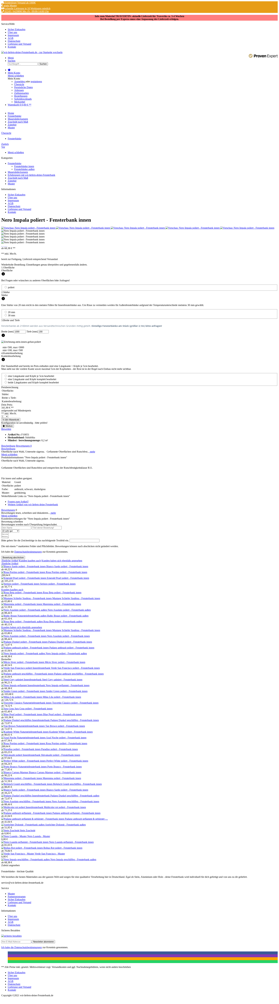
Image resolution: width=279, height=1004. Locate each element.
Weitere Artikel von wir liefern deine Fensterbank (33, 504)
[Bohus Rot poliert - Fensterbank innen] (22, 848)
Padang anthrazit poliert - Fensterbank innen (71, 647)
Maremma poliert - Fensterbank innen (62, 604)
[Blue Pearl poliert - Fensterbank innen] (22, 714)
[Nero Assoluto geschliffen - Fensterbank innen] (26, 801)
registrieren (36, 81)
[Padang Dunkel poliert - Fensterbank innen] (24, 641)
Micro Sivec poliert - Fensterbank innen (65, 662)
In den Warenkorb (11, 419)
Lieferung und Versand (19, 44)
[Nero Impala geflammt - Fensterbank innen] (23, 685)
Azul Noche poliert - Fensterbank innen (66, 737)
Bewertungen (24, 445)
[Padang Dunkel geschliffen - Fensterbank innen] (25, 720)
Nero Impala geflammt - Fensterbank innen (67, 685)
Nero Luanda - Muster (38, 836)
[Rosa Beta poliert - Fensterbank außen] (22, 621)
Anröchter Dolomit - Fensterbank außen (65, 824)
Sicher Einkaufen (16, 29)
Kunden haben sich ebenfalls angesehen (61, 560)
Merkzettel (19, 101)
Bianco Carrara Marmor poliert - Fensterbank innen (55, 772)
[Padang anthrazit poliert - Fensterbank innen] (25, 647)
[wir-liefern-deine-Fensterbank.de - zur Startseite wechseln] (31, 52)
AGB (10, 38)
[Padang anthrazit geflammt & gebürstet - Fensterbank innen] (33, 818)
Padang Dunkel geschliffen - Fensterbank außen (74, 795)
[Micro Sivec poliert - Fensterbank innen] (23, 662)
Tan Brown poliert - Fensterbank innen (65, 726)
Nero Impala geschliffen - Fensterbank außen (73, 859)
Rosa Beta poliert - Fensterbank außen (62, 621)
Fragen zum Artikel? (18, 501)
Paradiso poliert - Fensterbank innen (59, 749)
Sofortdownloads (23, 99)
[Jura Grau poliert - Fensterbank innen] (8, 708)
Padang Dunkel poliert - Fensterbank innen (70, 641)
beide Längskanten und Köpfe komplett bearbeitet (33, 382)
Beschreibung (8, 445)
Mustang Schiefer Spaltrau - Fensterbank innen (76, 598)
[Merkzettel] (9, 70)
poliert (11, 287)
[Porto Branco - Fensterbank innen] (24, 766)
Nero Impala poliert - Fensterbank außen (66, 653)
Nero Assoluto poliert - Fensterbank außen (69, 610)
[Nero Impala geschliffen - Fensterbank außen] (25, 859)
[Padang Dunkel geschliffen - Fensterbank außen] (25, 795)
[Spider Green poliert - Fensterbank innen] (23, 691)
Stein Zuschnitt (27, 830)
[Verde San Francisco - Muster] (18, 853)
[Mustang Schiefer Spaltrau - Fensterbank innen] (26, 598)
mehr (92, 451)
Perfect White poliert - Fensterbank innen (67, 760)
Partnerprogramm (17, 896)
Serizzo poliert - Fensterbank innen (58, 583)
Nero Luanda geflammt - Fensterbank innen (71, 842)
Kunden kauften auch (30, 560)
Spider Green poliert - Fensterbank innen (67, 691)
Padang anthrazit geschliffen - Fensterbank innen (79, 673)
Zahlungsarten (21, 93)
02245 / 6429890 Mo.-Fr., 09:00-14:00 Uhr (26, 11)
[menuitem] (143, 29)
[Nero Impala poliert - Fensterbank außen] (23, 653)
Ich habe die (7, 947)
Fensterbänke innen (24, 166)
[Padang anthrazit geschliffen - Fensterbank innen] (27, 673)
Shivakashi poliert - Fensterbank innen (60, 755)
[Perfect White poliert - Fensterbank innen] (23, 760)
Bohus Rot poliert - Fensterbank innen (62, 848)
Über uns (12, 32)
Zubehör (12, 180)
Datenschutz (14, 41)
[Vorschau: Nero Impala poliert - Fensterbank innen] (28, 227)
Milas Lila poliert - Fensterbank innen (62, 697)
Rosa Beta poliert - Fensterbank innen (62, 592)
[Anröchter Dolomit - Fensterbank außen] (23, 824)
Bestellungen (20, 96)
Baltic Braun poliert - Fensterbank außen (67, 615)
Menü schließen (16, 75)
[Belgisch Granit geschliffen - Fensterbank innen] (27, 784)
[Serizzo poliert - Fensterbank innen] (20, 583)
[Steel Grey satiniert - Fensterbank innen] (21, 679)
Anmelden (20, 81)
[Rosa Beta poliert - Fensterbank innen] (22, 592)
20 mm (11, 312)
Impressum (13, 35)
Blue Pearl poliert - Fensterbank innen (62, 714)
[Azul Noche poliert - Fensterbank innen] (23, 737)
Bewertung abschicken (13, 557)
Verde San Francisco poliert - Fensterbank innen (75, 668)
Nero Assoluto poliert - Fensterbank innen (68, 636)
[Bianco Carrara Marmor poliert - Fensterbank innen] (15, 772)
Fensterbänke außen (24, 169)
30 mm (11, 315)
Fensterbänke (14, 163)
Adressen (19, 90)
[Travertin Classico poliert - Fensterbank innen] (26, 702)
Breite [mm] (7, 331)
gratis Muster (10, 5)
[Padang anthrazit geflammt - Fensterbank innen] (26, 813)
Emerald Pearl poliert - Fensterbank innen (68, 578)
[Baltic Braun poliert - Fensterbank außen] (24, 615)
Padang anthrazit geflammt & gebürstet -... (86, 818)
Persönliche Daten (23, 87)
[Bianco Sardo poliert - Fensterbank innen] (23, 566)
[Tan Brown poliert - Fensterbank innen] (23, 726)
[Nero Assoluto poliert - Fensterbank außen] (24, 610)
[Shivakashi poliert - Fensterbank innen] (21, 755)
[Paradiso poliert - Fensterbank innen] (21, 749)
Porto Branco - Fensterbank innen (64, 766)
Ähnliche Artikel (9, 560)
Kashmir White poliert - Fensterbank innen (71, 731)
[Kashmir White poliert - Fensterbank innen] (25, 731)
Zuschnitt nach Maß (18, 178)
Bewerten (6, 429)
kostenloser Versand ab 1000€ (20, 2)
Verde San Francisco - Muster (50, 853)
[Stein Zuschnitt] (10, 830)
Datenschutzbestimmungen (28, 551)
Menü (11, 57)
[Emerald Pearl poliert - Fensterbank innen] (24, 578)
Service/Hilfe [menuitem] (16, 35)
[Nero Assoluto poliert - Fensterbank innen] (24, 636)
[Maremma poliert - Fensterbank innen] (22, 604)
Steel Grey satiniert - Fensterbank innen (62, 679)
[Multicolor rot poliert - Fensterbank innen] (22, 807)
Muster (11, 183)
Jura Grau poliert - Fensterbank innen (33, 708)
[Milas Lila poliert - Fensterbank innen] (22, 697)
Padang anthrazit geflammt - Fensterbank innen (76, 813)
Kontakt (12, 46)
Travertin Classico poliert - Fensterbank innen (75, 702)
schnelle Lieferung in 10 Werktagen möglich (27, 8)
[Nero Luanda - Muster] (14, 836)
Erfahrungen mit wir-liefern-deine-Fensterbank (31, 175)
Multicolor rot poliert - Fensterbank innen (65, 807)
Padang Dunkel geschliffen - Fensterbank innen (74, 720)
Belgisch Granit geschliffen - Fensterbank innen (77, 784)
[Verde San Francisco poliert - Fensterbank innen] (26, 668)
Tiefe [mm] (32, 331)
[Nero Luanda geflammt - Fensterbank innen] (25, 842)
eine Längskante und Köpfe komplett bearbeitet (32, 379)
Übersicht (19, 84)
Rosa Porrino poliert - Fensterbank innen (66, 572)
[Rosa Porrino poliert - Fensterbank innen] (23, 572)
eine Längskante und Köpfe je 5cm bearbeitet (31, 376)
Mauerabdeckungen (18, 172)
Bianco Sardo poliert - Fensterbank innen (67, 566)
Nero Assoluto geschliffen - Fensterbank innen (75, 801)
